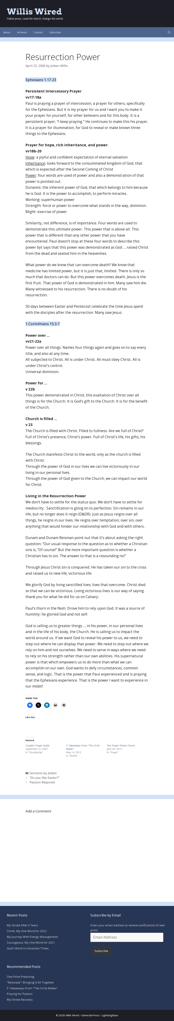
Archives (22, 32)
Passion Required (42, 782)
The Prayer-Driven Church (121, 745)
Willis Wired (34, 11)
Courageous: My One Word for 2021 (31, 942)
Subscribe (55, 32)
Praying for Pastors (19, 994)
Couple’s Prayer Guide (37, 745)
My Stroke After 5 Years (22, 925)
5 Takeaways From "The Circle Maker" (32, 988)
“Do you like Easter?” (44, 778)
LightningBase (110, 1015)
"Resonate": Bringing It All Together (30, 982)
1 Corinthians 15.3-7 (42, 323)
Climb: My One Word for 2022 (27, 931)
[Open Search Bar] (169, 32)
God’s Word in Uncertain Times (28, 948)
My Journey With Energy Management (32, 937)
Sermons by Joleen (43, 773)
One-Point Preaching (20, 977)
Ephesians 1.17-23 (40, 79)
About (6, 32)
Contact (38, 32)
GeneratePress (90, 1015)
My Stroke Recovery (20, 999)
